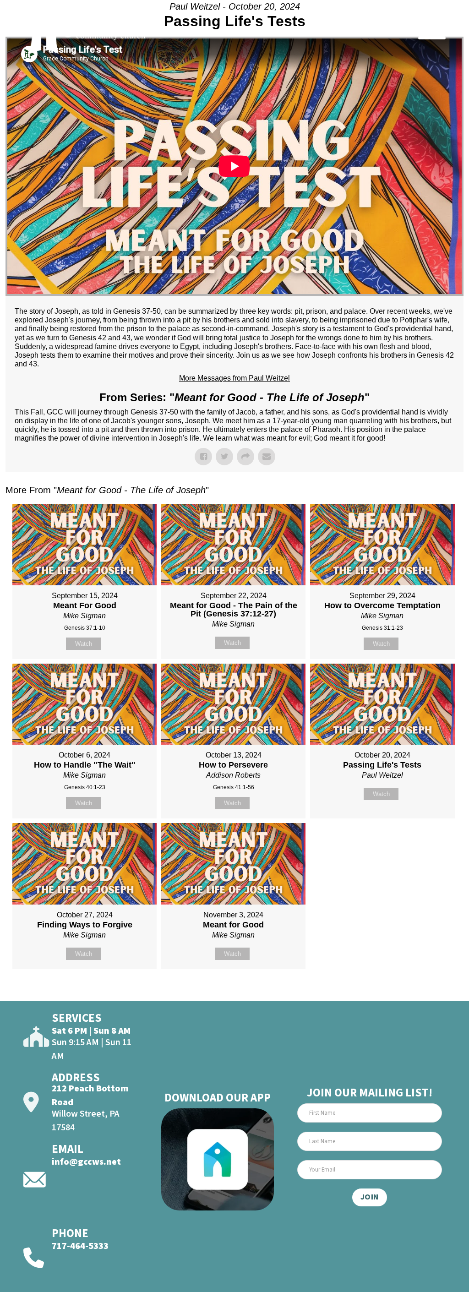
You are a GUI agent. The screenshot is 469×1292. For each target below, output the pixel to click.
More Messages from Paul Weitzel (234, 378)
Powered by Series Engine (430, 992)
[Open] (432, 31)
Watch (83, 643)
